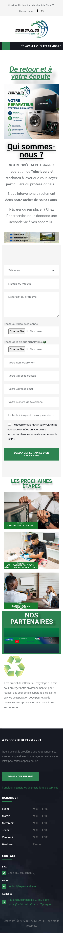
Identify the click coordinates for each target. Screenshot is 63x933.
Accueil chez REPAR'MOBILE (43, 46)
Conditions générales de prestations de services (30, 787)
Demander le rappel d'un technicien (31, 454)
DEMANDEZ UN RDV (20, 776)
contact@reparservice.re (22, 886)
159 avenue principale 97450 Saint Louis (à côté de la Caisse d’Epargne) (30, 902)
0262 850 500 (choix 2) (21, 872)
